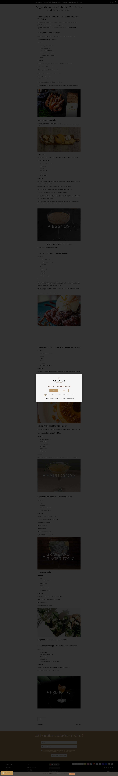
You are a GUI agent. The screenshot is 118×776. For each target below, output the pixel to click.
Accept (72, 774)
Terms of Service (71, 398)
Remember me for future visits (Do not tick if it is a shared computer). (60, 394)
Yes (54, 390)
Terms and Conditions (62, 398)
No (64, 390)
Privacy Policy (56, 398)
